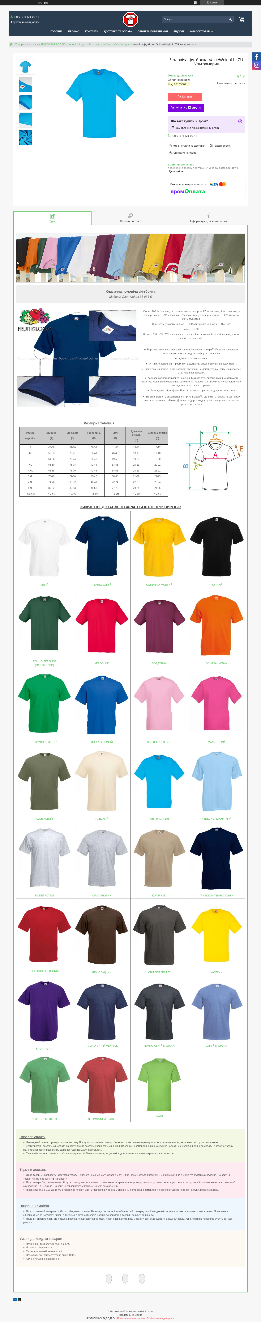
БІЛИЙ (45, 584)
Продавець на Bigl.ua (130, 1315)
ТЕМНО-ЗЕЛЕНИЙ (44, 661)
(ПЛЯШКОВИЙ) (44, 665)
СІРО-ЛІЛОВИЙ (101, 895)
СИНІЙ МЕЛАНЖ (216, 1045)
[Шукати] (230, 19)
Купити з (181, 107)
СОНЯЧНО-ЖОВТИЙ (159, 584)
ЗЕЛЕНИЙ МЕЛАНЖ (44, 1119)
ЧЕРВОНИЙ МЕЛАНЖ (101, 1119)
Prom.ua (148, 1311)
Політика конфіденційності (161, 1318)
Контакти (91, 31)
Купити (187, 96)
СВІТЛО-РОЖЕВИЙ (159, 742)
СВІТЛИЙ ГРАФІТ (159, 972)
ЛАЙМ (159, 1116)
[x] (19, 1300)
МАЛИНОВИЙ (216, 742)
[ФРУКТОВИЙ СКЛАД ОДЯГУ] (130, 19)
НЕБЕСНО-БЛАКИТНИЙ (217, 818)
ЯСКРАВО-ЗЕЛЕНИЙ (44, 742)
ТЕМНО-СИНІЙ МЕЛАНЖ (102, 1045)
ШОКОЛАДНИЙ (101, 972)
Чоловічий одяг (76, 44)
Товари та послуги (26, 44)
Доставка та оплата (118, 31)
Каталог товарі (200, 31)
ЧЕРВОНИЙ (101, 663)
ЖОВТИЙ (216, 972)
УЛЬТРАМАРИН (159, 818)
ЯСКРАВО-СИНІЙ (102, 742)
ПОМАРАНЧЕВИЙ (216, 663)
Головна (56, 31)
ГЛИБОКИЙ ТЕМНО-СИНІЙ (216, 895)
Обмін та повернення (153, 31)
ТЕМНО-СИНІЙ (101, 584)
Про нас (73, 31)
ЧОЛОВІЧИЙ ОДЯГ (53, 44)
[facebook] (15, 1300)
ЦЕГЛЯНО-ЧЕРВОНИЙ (44, 971)
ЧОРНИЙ (216, 584)
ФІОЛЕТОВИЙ (44, 1049)
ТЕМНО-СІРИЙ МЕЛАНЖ (159, 1045)
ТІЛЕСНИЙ (102, 818)
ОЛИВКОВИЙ (44, 818)
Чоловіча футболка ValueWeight (109, 44)
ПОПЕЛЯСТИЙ (44, 895)
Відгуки (178, 31)
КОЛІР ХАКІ (159, 895)
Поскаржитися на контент (131, 1318)
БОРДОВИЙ (159, 663)
